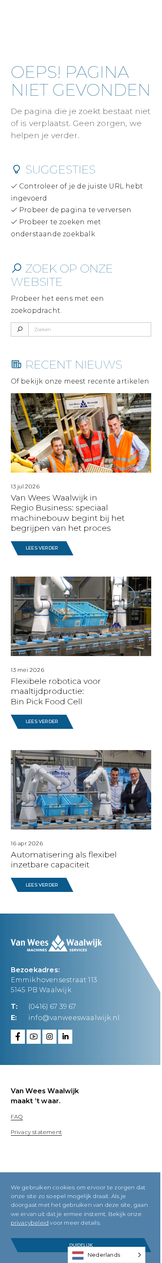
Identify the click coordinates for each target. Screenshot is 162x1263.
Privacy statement (36, 1132)
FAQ (17, 1116)
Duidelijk (81, 1245)
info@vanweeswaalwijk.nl (74, 1018)
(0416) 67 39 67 (52, 1006)
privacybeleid (30, 1222)
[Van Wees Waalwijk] (59, 20)
